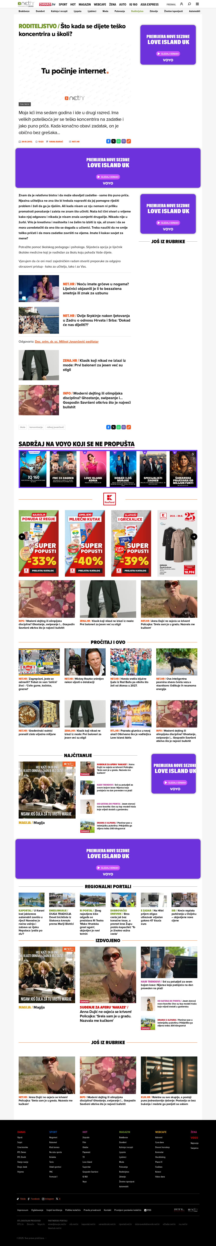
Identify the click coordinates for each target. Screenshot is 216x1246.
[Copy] (129, 141)
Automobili (194, 11)
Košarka (52, 1156)
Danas (21, 1132)
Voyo (85, 1181)
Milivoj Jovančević (55, 427)
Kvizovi (158, 1171)
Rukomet (53, 1142)
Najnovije (195, 1143)
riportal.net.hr (125, 1224)
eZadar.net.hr (169, 1224)
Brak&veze (24, 11)
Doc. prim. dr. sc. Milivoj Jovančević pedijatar (67, 341)
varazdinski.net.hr (107, 1224)
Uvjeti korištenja (54, 1210)
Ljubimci (92, 11)
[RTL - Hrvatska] (179, 1210)
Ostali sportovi (55, 1166)
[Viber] (123, 141)
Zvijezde (86, 1137)
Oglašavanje (37, 1210)
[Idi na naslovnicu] (27, 7)
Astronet (158, 1137)
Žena (112, 4)
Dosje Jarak (22, 1166)
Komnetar (159, 1152)
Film (84, 1142)
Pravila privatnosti (92, 1210)
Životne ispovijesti (173, 11)
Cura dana (159, 1142)
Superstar (87, 1166)
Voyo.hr (41, 1224)
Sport (63, 4)
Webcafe (100, 4)
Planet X (158, 1161)
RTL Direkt (21, 1156)
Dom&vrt (40, 11)
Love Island (87, 1161)
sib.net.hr (73, 1224)
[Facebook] (108, 141)
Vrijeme (20, 1171)
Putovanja (120, 11)
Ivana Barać (56, 141)
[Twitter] (113, 141)
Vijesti (19, 1137)
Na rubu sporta (55, 1152)
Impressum (22, 1210)
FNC (51, 1171)
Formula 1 (53, 1176)
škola (22, 427)
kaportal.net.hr (89, 1224)
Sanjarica (194, 1147)
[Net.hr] (193, 1210)
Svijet (19, 1142)
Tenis (51, 1161)
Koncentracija (36, 427)
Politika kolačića (72, 1210)
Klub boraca (54, 1147)
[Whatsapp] (118, 141)
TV (84, 1156)
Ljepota (77, 11)
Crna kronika (22, 1147)
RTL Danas (21, 1152)
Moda (105, 11)
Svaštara (158, 1166)
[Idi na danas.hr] (47, 4)
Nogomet (53, 1137)
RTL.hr (20, 1224)
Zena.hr (30, 1224)
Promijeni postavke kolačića (127, 1210)
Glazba (85, 1147)
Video (194, 1138)
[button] (23, 454)
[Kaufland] (108, 499)
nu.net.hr (183, 1224)
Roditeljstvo (137, 11)
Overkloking (160, 1156)
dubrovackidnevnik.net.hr (147, 1224)
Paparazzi (86, 1152)
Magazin (85, 4)
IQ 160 (133, 4)
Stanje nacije (22, 1161)
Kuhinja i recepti (59, 11)
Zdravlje (154, 11)
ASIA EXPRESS (150, 4)
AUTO (122, 4)
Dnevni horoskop (162, 1147)
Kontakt (107, 1210)
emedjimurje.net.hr (57, 1224)
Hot (73, 4)
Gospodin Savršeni (90, 1171)
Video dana (160, 1176)
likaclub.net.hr (55, 1228)
